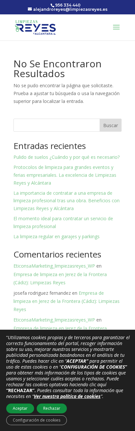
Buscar (110, 125)
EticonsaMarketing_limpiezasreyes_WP (54, 266)
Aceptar (20, 408)
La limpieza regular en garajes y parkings (56, 236)
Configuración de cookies (36, 420)
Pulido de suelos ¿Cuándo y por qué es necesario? (66, 157)
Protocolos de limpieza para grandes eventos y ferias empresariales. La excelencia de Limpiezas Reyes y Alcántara (64, 175)
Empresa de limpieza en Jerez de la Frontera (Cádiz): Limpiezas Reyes (66, 301)
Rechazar (51, 408)
